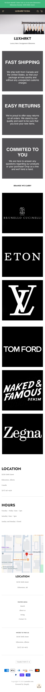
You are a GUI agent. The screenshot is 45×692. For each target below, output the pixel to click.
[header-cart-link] (41, 11)
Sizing (22, 615)
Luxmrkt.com (22, 11)
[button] (39, 686)
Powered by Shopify (22, 684)
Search (22, 606)
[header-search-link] (38, 11)
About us (22, 610)
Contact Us (22, 619)
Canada (22, 662)
